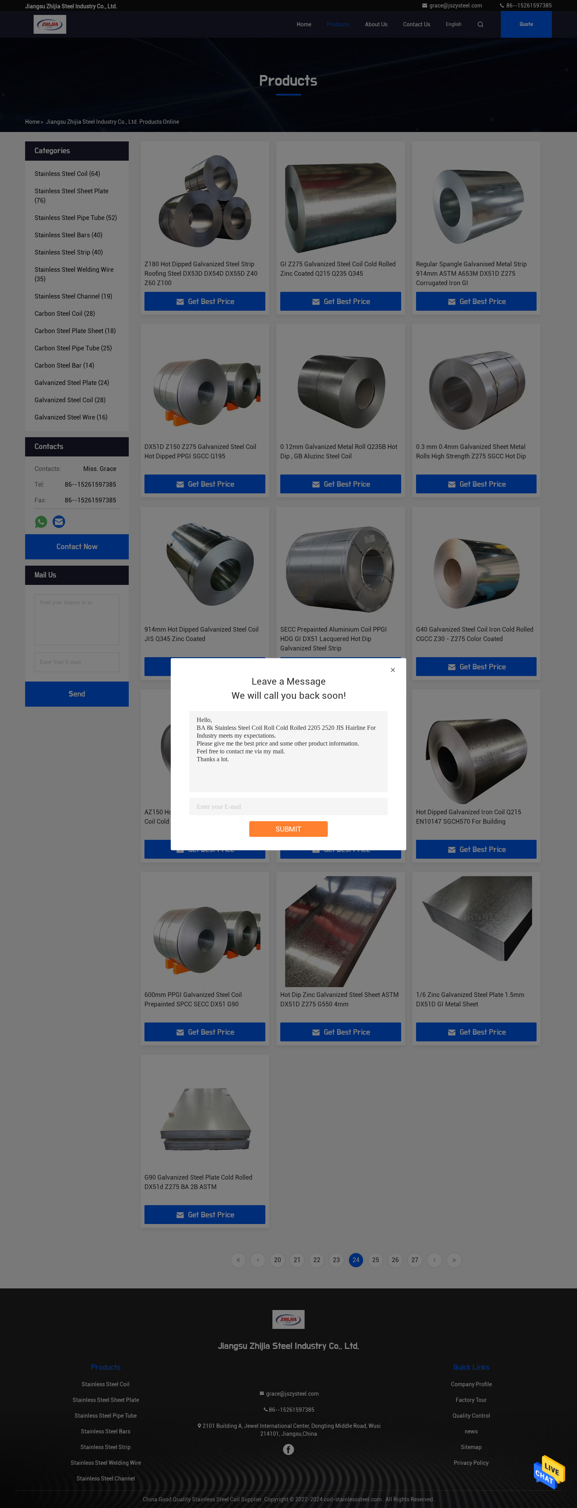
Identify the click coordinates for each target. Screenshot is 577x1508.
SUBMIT (288, 829)
